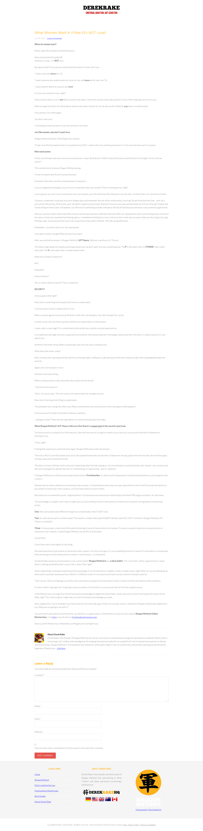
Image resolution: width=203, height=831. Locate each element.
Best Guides (40, 796)
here (54, 617)
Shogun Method (42, 780)
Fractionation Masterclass (46, 790)
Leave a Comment (54, 38)
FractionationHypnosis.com (84, 617)
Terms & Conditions (148, 825)
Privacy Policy (133, 825)
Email (38, 719)
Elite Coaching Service (45, 785)
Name (38, 706)
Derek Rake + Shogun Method (101, 11)
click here (61, 648)
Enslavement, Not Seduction (148, 809)
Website (39, 731)
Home (37, 774)
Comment (40, 675)
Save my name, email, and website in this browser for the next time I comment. (69, 748)
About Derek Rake (43, 801)
